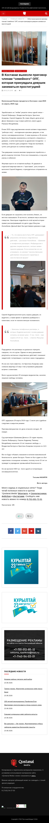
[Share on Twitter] (18, 531)
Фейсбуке (6, 496)
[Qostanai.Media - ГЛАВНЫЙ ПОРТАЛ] (24, 13)
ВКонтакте (23, 493)
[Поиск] (46, 13)
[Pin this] (31, 531)
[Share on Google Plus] (24, 531)
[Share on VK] (38, 531)
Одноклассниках (38, 493)
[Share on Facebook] (11, 531)
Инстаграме (18, 496)
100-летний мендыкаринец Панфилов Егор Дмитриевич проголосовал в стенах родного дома (24, 8)
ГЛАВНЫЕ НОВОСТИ (17, 19)
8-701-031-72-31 (34, 499)
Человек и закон (20, 71)
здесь (33, 776)
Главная (4, 19)
